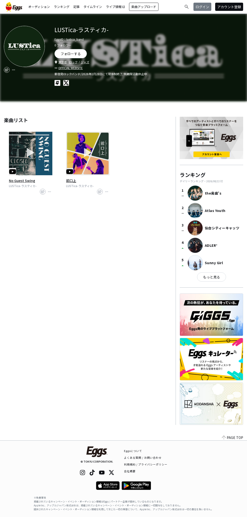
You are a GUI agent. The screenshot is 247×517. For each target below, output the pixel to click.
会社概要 (130, 471)
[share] (7, 70)
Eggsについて (133, 451)
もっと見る (211, 277)
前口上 (71, 180)
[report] (13, 70)
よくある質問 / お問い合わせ (143, 457)
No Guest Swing (22, 180)
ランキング (61, 6)
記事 (76, 6)
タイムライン (92, 6)
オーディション (39, 6)
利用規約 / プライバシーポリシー (146, 464)
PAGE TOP (235, 437)
